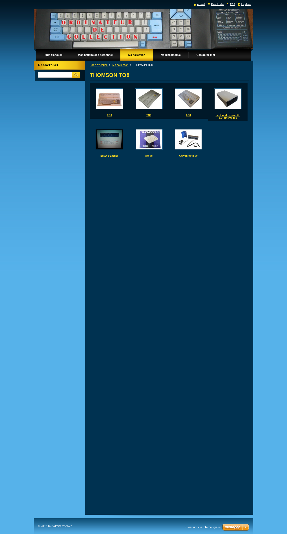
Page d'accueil (99, 65)
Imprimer (246, 4)
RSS (232, 4)
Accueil (201, 4)
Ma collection (120, 65)
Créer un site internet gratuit (203, 527)
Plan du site (217, 4)
